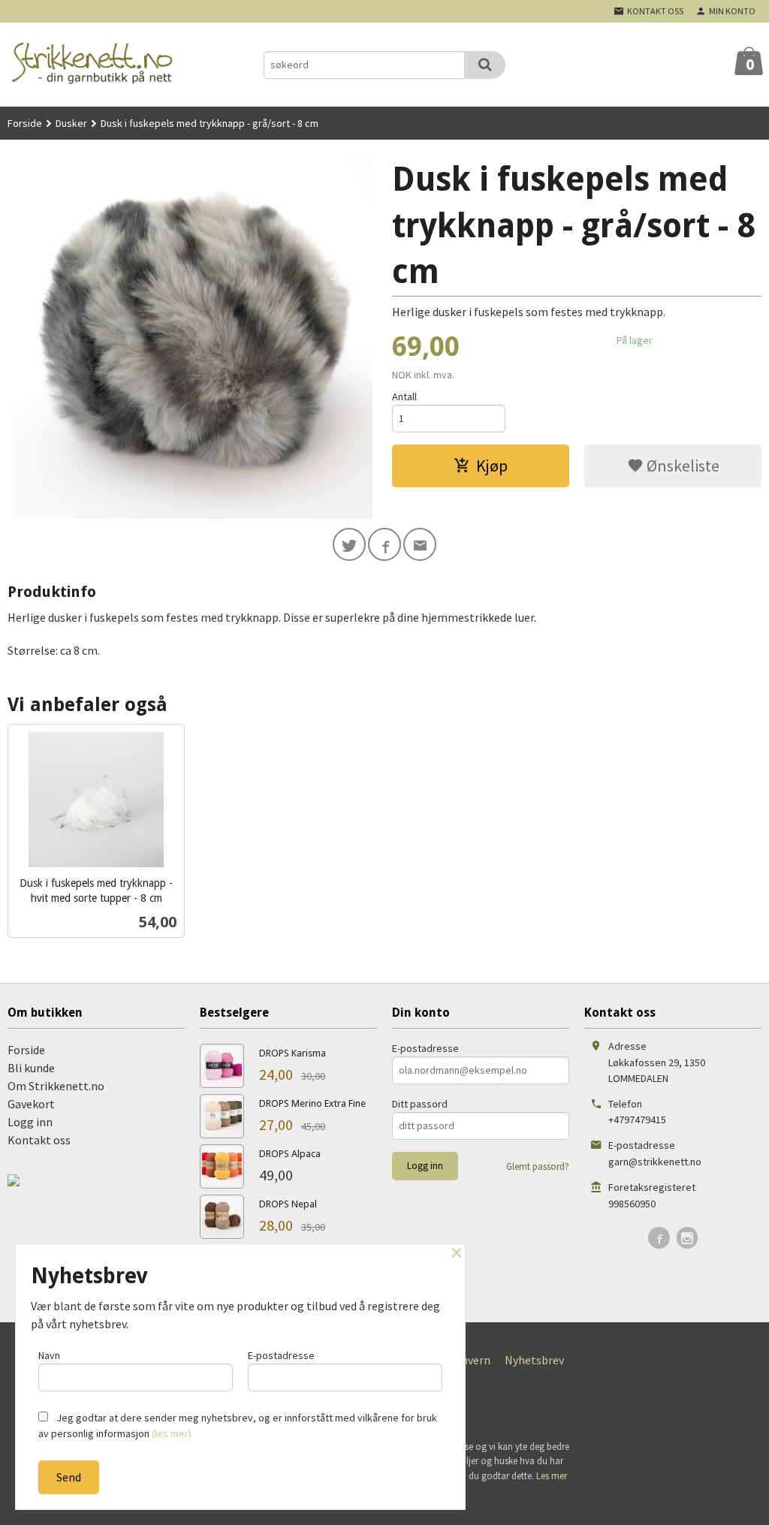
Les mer (551, 1475)
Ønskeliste (681, 465)
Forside (25, 123)
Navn (49, 1355)
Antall (404, 396)
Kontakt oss (39, 1139)
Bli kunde (31, 1067)
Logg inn (30, 1121)
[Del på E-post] (419, 544)
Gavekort (31, 1103)
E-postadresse (425, 1048)
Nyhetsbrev (534, 1359)
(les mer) (171, 1433)
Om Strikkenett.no (56, 1085)
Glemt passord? (537, 1166)
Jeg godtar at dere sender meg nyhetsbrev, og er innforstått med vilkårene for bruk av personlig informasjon (237, 1425)
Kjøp (492, 465)
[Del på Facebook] (384, 544)
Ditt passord (420, 1104)
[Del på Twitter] (349, 544)
